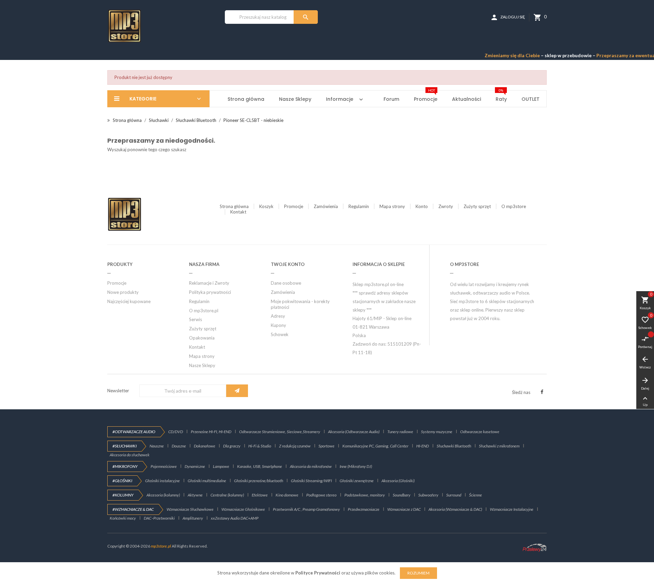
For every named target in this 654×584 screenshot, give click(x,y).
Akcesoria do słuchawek (130, 454)
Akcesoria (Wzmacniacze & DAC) (455, 509)
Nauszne (157, 445)
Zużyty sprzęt (477, 206)
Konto (422, 206)
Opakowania (202, 338)
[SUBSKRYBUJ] (237, 390)
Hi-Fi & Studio (259, 445)
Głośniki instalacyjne (162, 480)
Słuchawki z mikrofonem (499, 445)
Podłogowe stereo (321, 495)
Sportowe (326, 445)
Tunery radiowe (400, 431)
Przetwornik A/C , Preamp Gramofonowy (306, 509)
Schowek (280, 334)
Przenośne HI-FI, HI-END (211, 431)
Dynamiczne (195, 466)
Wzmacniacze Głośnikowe (243, 509)
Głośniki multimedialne (207, 480)
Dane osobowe (286, 283)
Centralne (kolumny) (227, 495)
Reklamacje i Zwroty (209, 283)
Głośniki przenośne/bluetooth (258, 480)
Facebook (542, 392)
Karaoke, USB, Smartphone (259, 466)
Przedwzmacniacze (363, 509)
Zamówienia (326, 206)
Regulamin (358, 206)
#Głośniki (122, 480)
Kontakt (238, 212)
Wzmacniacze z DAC (404, 509)
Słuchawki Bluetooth (454, 445)
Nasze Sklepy (202, 365)
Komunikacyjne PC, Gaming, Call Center (375, 445)
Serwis (195, 319)
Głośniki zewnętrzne (357, 480)
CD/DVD (175, 431)
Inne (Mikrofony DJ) (356, 466)
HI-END (422, 445)
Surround (453, 495)
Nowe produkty (123, 292)
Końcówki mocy (123, 518)
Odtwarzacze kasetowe (479, 431)
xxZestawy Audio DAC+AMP (235, 518)
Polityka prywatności (210, 292)
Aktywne (195, 495)
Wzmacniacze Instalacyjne (511, 509)
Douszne (179, 445)
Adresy (278, 316)
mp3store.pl (161, 546)
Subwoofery (428, 495)
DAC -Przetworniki (159, 518)
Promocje (293, 206)
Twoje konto (288, 264)
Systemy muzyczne (436, 431)
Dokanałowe (204, 445)
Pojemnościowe (164, 466)
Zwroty (445, 206)
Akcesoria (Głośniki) (398, 480)
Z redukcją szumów (295, 445)
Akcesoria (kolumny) (163, 495)
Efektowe (260, 495)
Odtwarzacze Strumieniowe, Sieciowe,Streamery (279, 431)
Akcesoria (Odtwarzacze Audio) (353, 431)
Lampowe (221, 466)
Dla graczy (231, 445)
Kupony (278, 325)
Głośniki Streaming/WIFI (311, 480)
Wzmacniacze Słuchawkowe (190, 509)
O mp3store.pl (203, 310)
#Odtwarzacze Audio (133, 431)
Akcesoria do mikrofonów (311, 466)
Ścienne (475, 495)
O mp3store (513, 206)
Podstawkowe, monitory (364, 495)
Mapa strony (392, 206)
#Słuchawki (124, 445)
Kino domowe (287, 495)
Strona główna (234, 206)
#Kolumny (123, 495)
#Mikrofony (125, 466)
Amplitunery (193, 518)
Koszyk (266, 206)
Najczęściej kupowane (129, 301)
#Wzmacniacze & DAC (133, 509)
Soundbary (401, 495)
